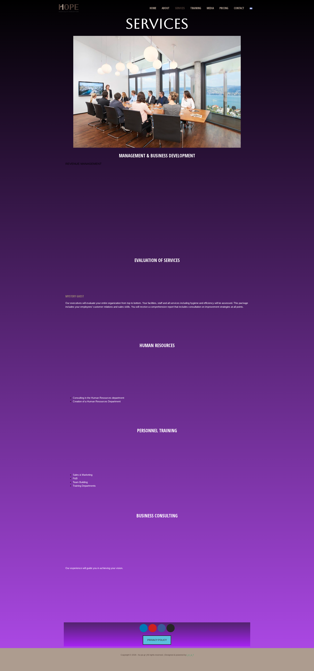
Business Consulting (157, 516)
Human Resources (157, 345)
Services (180, 8)
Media (210, 8)
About (165, 8)
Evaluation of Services (157, 260)
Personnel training (157, 430)
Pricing (223, 8)
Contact (239, 8)
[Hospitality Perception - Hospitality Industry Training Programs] (68, 8)
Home (153, 8)
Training (195, 8)
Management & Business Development (157, 155)
